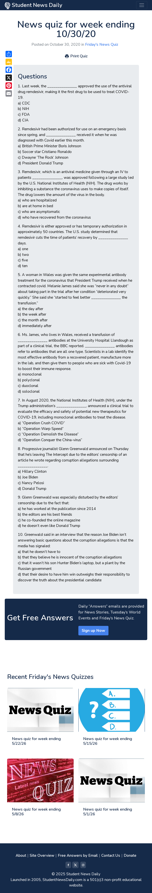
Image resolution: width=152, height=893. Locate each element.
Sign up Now (93, 630)
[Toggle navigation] (141, 5)
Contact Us (110, 855)
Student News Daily (36, 5)
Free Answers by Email (78, 855)
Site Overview (42, 855)
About (21, 855)
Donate (130, 855)
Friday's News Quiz (101, 44)
